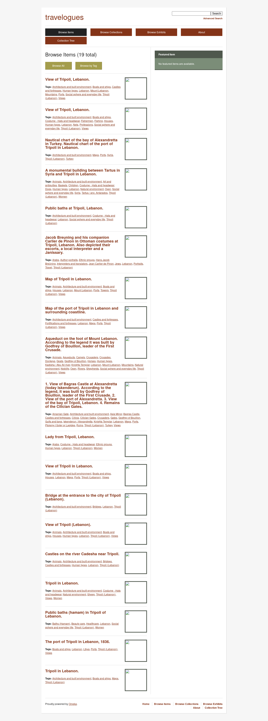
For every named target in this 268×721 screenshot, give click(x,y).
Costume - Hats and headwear (62, 121)
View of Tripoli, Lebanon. (67, 79)
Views (61, 98)
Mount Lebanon (99, 90)
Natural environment (92, 189)
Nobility (65, 368)
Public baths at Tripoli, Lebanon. (74, 208)
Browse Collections (111, 32)
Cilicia (75, 417)
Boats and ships (102, 86)
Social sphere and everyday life (83, 94)
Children (73, 185)
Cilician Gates (88, 417)
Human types (70, 90)
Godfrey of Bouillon (75, 361)
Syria (110, 155)
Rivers (81, 368)
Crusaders (92, 357)
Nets (75, 124)
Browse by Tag (88, 65)
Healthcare (92, 623)
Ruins (79, 425)
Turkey (69, 158)
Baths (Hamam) (61, 623)
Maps (96, 155)
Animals (57, 181)
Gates (114, 417)
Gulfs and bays (53, 421)
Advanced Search (213, 18)
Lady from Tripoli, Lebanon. (70, 436)
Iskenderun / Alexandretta (78, 421)
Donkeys (50, 361)
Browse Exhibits (156, 32)
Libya (86, 649)
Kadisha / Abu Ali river (57, 364)
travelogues (64, 16)
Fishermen (87, 121)
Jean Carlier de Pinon (101, 263)
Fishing (98, 121)
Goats (60, 361)
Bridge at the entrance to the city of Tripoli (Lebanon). (83, 497)
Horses (92, 361)
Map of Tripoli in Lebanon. (68, 279)
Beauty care (78, 623)
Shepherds (92, 368)
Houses (108, 121)
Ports (61, 94)
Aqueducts (69, 357)
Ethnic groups (87, 260)
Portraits (138, 263)
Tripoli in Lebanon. (62, 583)
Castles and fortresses (105, 319)
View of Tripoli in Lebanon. (69, 466)
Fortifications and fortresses (60, 323)
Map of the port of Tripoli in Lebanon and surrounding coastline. (81, 310)
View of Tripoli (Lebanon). (68, 524)
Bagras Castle (131, 414)
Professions (86, 124)
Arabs (55, 260)
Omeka (73, 704)
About (201, 32)
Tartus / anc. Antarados (95, 192)
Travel (48, 267)
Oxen (108, 189)
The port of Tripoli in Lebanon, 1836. (77, 641)
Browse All (58, 65)
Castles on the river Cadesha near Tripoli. (82, 553)
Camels (80, 357)
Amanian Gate (60, 414)
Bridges (97, 506)
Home (145, 704)
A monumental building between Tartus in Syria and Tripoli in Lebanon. (82, 172)
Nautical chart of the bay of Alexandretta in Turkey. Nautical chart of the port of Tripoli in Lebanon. (81, 143)
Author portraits (69, 260)
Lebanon (84, 90)
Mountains (51, 94)
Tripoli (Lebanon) (70, 128)
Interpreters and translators (72, 263)
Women (62, 196)
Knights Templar (80, 364)
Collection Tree (66, 40)
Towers (104, 290)
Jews (118, 263)
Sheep (91, 594)
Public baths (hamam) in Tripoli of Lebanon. (75, 614)
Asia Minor (116, 414)
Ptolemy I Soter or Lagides (60, 425)
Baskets (62, 185)
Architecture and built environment (71, 86)
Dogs (48, 189)
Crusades (105, 357)
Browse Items (66, 32)
